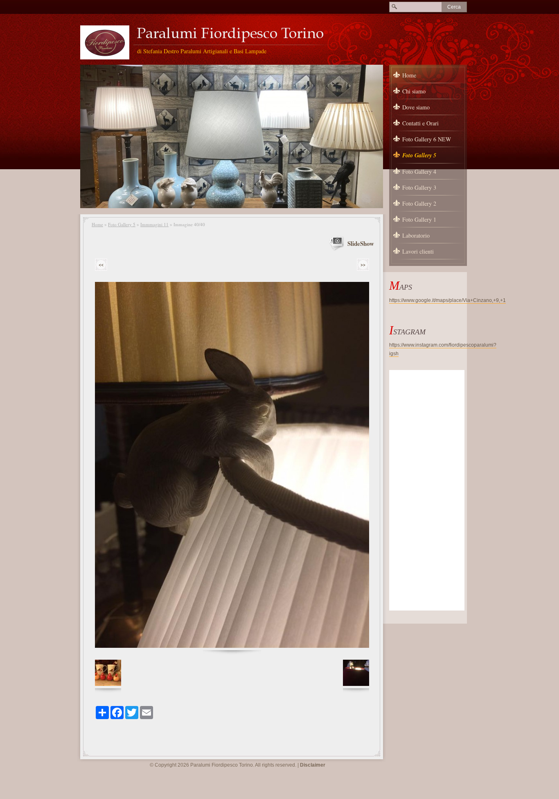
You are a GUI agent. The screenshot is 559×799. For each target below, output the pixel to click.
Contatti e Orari (420, 123)
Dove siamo (416, 107)
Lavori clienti (418, 251)
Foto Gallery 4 (419, 171)
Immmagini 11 (154, 224)
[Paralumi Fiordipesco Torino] (104, 42)
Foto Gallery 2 (419, 203)
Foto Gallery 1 (419, 219)
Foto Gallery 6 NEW (426, 139)
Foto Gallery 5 (121, 224)
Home (97, 224)
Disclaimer (312, 765)
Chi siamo (414, 91)
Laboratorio (416, 235)
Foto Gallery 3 (419, 187)
